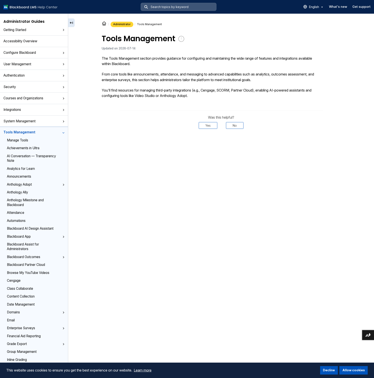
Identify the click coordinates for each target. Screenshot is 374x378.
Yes (208, 125)
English (314, 7)
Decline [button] (329, 370)
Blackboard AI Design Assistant (30, 228)
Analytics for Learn (21, 169)
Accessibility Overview (20, 41)
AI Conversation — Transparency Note (31, 158)
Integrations (12, 110)
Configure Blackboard (19, 53)
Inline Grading (17, 360)
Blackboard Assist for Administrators (23, 246)
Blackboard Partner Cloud (26, 265)
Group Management (22, 352)
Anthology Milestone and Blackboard (25, 202)
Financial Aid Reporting (24, 336)
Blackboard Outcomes (23, 257)
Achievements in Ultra (23, 148)
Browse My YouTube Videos (28, 273)
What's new (338, 6)
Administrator (122, 24)
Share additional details (221, 142)
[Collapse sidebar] (71, 22)
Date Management (21, 304)
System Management (19, 121)
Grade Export (17, 344)
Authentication (14, 75)
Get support (361, 6)
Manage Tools (17, 140)
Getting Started (14, 30)
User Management (17, 64)
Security (9, 87)
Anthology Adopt (19, 184)
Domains (13, 312)
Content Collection (21, 296)
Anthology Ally (17, 192)
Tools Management (19, 132)
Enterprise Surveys (21, 328)
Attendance (15, 213)
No (235, 125)
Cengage (14, 280)
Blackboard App (19, 236)
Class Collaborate (20, 288)
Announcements (19, 176)
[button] (63, 30)
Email (11, 320)
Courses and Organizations (23, 98)
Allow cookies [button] (353, 370)
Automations (16, 221)
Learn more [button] (143, 370)
